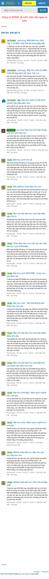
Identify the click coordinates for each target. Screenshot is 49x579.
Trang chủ (44, 572)
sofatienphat (11, 120)
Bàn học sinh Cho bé (19, 159)
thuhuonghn (11, 177)
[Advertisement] (24, 534)
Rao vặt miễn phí (25, 574)
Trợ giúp (37, 572)
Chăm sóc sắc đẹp (13, 445)
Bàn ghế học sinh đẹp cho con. (24, 186)
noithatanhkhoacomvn (15, 60)
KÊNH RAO (4, 574)
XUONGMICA (11, 150)
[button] (3, 3)
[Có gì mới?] (18, 3)
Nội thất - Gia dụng (16, 63)
